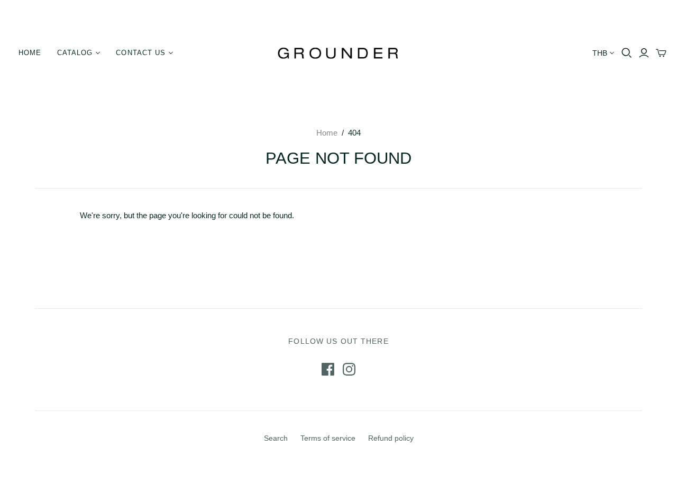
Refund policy (391, 438)
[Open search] (626, 53)
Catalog (75, 53)
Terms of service (327, 438)
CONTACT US (140, 53)
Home (30, 53)
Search (276, 438)
